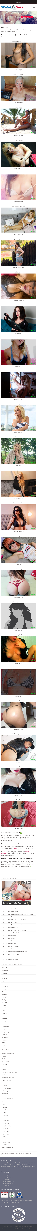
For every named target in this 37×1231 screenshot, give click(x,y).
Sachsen (4, 1085)
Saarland (4, 1083)
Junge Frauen (5, 1131)
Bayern (4, 1056)
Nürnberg (4, 997)
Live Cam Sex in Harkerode (9, 922)
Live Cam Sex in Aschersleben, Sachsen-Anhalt (15, 951)
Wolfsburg (5, 1037)
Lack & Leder (7, 1126)
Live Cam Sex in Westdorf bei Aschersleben (14, 919)
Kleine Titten (5, 1134)
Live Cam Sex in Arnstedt (9, 909)
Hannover (5, 1013)
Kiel (3, 1016)
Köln (3, 976)
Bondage (6, 1115)
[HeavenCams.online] (13, 7)
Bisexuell (4, 1104)
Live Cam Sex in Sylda (8, 917)
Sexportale (7, 1179)
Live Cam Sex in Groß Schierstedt (11, 933)
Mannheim (5, 970)
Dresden (4, 992)
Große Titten (5, 1128)
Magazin (18, 2)
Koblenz (4, 1018)
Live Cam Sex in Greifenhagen (10, 946)
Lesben (4, 1139)
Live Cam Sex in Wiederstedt (10, 927)
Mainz (4, 981)
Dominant (6, 1120)
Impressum (32, 1229)
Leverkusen (5, 1021)
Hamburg (4, 1067)
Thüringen (5, 1093)
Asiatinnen (5, 1102)
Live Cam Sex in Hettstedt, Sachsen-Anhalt (14, 930)
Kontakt (19, 1229)
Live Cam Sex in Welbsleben (10, 911)
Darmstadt (5, 986)
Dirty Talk (4, 1107)
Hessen (4, 1069)
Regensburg (5, 1026)
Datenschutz (25, 1229)
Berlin (3, 1059)
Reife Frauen (5, 1145)
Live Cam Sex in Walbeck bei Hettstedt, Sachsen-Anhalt (17, 914)
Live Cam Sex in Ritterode (9, 943)
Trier (3, 1042)
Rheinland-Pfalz (6, 1080)
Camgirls (14, 848)
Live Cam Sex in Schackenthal (10, 954)
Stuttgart (4, 1000)
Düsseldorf (5, 968)
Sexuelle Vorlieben (9, 1181)
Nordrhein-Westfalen (8, 1077)
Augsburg (4, 1024)
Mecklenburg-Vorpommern (9, 1072)
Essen (3, 1045)
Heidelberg (5, 994)
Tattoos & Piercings (7, 1147)
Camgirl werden (9, 1177)
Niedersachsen (6, 1075)
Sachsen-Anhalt (6, 1088)
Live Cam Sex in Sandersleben (10, 941)
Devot (5, 1118)
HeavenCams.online (18, 1226)
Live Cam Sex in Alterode (9, 935)
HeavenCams (4, 1153)
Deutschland (12, 1153)
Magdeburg (5, 1032)
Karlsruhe (4, 1040)
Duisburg (4, 1005)
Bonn (3, 1010)
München (4, 978)
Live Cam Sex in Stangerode (10, 959)
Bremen (4, 1064)
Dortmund (5, 1029)
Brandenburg (5, 1061)
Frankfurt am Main (7, 973)
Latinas (4, 1137)
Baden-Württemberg (8, 1053)
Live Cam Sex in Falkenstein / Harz (11, 957)
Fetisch (4, 1110)
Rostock (4, 1034)
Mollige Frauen (6, 1142)
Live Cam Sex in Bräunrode (9, 949)
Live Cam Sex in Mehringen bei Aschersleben (14, 925)
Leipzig (4, 989)
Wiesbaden (5, 984)
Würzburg (4, 1002)
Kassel (4, 1008)
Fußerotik (6, 1123)
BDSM (5, 1112)
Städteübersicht (9, 1183)
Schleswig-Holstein (7, 1091)
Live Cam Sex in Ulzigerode (9, 938)
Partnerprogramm (6, 1229)
